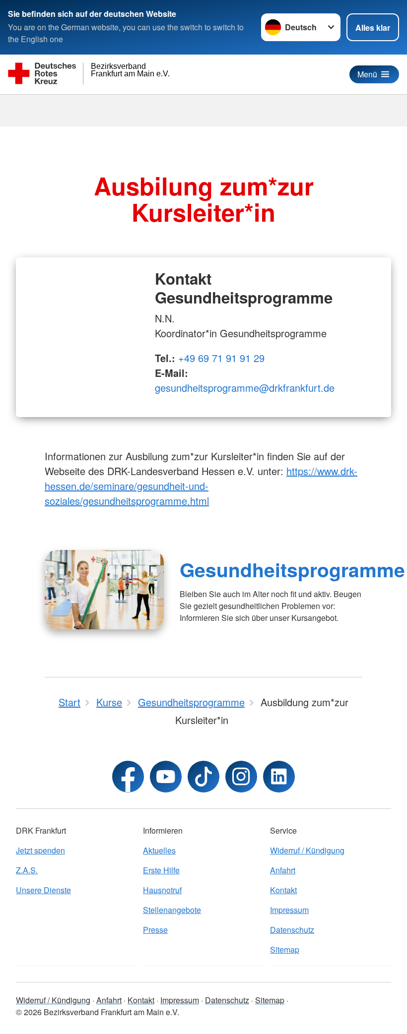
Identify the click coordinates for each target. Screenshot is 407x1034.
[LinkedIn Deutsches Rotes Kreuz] (279, 776)
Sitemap (284, 949)
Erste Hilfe (161, 870)
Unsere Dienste (43, 890)
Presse (155, 929)
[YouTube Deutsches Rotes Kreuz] (166, 776)
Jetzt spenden (40, 850)
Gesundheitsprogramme (292, 569)
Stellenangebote (172, 909)
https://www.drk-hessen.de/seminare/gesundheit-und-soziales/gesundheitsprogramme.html (201, 486)
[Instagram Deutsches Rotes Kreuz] (241, 776)
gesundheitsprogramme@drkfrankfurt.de (245, 387)
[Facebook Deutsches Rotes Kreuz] (128, 776)
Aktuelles (159, 850)
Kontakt (283, 890)
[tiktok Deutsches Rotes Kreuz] (203, 776)
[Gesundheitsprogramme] (104, 589)
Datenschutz (292, 929)
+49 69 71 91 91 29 (221, 358)
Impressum (289, 909)
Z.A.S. (27, 870)
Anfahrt (282, 870)
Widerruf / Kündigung (307, 850)
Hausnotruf (162, 890)
